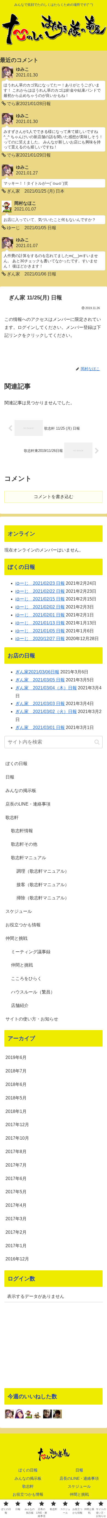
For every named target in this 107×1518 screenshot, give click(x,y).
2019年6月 (16, 1057)
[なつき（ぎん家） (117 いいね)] (19, 1413)
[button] (97, 742)
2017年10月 (17, 1138)
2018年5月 (16, 1098)
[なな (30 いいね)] (57, 1414)
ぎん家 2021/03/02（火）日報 (46, 711)
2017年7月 (16, 1165)
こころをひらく (26, 978)
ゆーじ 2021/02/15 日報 (40, 599)
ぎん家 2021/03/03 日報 (40, 703)
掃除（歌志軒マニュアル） (42, 897)
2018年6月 (16, 1084)
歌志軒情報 (22, 830)
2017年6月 (16, 1178)
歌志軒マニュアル (28, 857)
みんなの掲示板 (20, 790)
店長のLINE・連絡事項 (27, 804)
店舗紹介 (20, 1005)
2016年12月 (17, 1259)
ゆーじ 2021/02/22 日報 (40, 591)
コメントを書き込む (53, 496)
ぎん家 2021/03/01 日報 (40, 727)
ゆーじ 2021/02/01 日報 (40, 615)
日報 (9, 777)
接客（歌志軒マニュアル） (42, 884)
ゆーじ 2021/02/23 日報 (40, 583)
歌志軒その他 (24, 844)
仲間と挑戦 (16, 938)
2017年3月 (16, 1218)
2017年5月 (16, 1191)
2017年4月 (16, 1205)
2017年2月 (16, 1232)
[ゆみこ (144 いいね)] (9, 1414)
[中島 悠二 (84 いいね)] (47, 1414)
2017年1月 (16, 1245)
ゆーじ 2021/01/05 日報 (40, 631)
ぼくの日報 (16, 763)
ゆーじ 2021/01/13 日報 (40, 623)
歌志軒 (12, 817)
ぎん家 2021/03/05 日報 (40, 680)
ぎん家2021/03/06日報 (37, 672)
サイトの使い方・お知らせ (31, 1019)
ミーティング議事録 (30, 951)
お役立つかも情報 (23, 924)
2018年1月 (16, 1111)
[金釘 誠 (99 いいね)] (37, 1415)
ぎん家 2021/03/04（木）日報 (46, 688)
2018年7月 (16, 1071)
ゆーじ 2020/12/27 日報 (40, 638)
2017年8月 (16, 1151)
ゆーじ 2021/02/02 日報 (40, 607)
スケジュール (18, 911)
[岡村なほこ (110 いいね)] (28, 1414)
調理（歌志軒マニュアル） (42, 871)
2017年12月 (17, 1124)
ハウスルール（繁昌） (33, 992)
